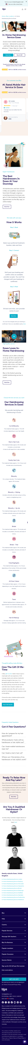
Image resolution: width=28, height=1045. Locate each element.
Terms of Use (7, 984)
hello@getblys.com (7, 994)
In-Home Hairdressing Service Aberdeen (12, 895)
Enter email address (7, 970)
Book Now (8, 55)
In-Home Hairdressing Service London (12, 879)
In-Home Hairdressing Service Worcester (13, 884)
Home (3, 16)
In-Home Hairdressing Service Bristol (12, 888)
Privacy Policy (17, 984)
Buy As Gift (19, 55)
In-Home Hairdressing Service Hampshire (13, 886)
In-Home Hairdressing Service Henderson (13, 899)
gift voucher (9, 674)
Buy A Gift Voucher (7, 704)
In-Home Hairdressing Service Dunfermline (13, 897)
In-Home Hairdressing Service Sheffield (12, 893)
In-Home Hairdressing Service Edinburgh (13, 890)
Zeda (10, 117)
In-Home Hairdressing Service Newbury (12, 881)
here (24, 324)
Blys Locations (10, 16)
